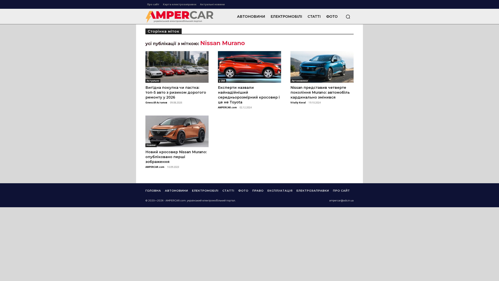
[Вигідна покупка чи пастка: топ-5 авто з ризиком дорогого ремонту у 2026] (177, 67)
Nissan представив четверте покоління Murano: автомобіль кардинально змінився (320, 92)
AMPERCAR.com (227, 107)
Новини (151, 145)
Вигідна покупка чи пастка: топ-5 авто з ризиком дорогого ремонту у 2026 (175, 92)
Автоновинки (300, 80)
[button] (348, 16)
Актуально (153, 80)
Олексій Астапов (156, 102)
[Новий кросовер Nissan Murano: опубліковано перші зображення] (177, 131)
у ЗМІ (222, 80)
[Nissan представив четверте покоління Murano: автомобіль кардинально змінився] (322, 67)
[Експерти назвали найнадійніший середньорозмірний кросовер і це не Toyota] (249, 67)
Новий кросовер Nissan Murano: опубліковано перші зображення (176, 157)
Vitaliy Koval (298, 102)
